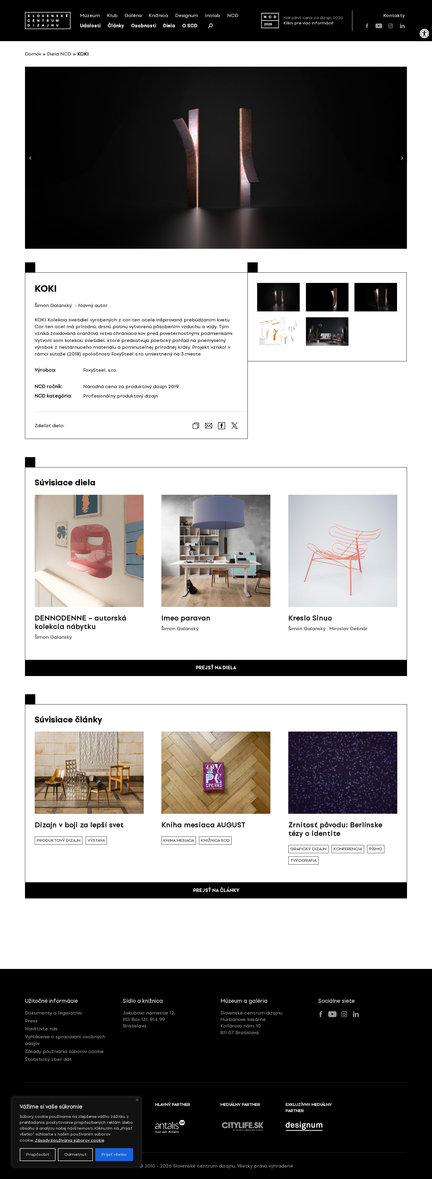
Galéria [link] (133, 15)
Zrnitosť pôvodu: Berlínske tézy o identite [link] (335, 829)
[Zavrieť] (137, 1100)
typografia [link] (303, 860)
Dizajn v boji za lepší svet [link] (79, 825)
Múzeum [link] (90, 15)
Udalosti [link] (90, 25)
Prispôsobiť (37, 1154)
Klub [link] (112, 15)
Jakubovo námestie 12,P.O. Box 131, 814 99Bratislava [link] (149, 1019)
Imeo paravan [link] (185, 618)
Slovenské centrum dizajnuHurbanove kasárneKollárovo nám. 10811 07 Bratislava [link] (251, 1022)
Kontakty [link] (394, 15)
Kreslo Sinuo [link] (310, 618)
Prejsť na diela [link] (216, 667)
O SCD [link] (189, 25)
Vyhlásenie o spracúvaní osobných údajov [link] (65, 1040)
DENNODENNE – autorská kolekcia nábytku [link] (80, 622)
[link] (424, 33)
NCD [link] (232, 15)
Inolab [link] (212, 15)
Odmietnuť (75, 1154)
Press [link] (31, 1021)
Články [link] (116, 25)
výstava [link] (96, 840)
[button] (402, 158)
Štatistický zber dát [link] (48, 1059)
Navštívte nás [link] (41, 1029)
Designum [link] (186, 15)
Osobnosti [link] (143, 25)
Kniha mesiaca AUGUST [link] (203, 825)
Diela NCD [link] (59, 54)
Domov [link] (33, 54)
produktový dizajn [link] (59, 840)
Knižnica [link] (158, 15)
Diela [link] (169, 25)
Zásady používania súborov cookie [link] (69, 1140)
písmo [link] (375, 848)
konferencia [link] (348, 848)
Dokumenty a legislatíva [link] (53, 1013)
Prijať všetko (114, 1154)
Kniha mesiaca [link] (178, 840)
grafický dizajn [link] (308, 848)
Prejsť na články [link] (216, 890)
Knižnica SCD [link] (215, 840)
